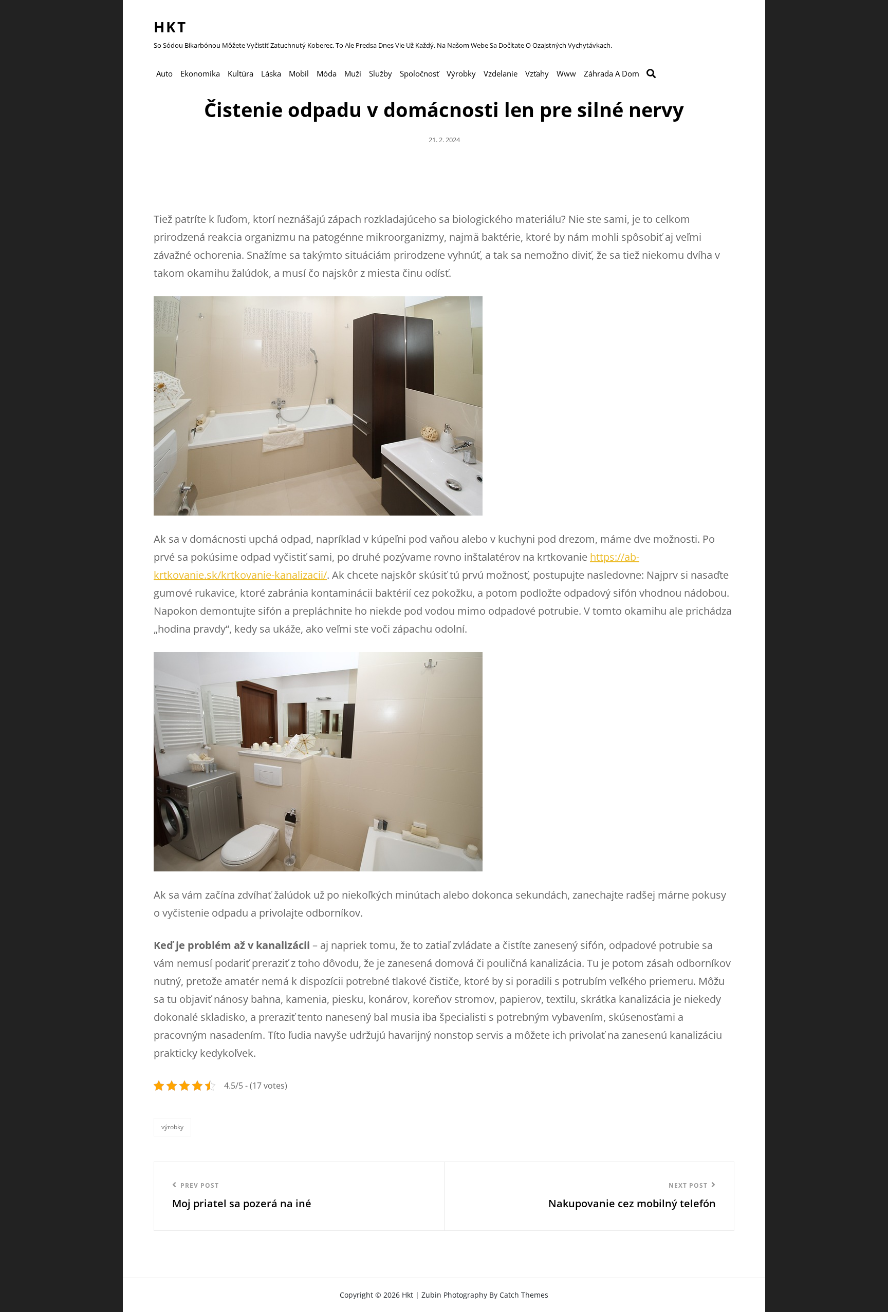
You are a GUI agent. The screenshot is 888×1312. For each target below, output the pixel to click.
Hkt (170, 26)
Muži (352, 73)
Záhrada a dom (611, 73)
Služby (380, 73)
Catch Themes (523, 1295)
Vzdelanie (500, 73)
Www (566, 73)
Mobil (299, 73)
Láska (271, 73)
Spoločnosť (419, 73)
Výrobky (461, 73)
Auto (164, 73)
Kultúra (240, 73)
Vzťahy (537, 73)
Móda (327, 73)
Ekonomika (200, 73)
